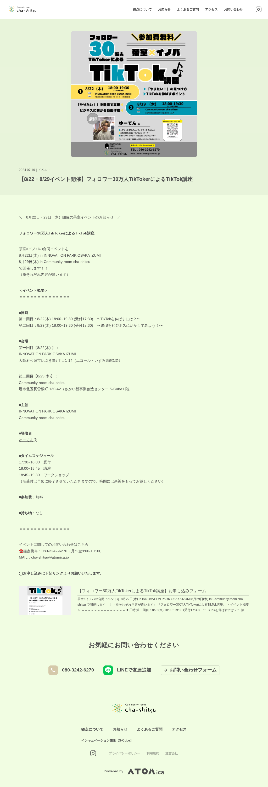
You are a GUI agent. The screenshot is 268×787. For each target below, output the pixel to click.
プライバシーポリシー (124, 753)
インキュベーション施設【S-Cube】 (107, 740)
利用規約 (153, 753)
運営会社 (171, 753)
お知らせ (164, 9)
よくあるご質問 (188, 9)
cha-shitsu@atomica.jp (50, 557)
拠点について (142, 9)
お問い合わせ (233, 9)
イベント (44, 170)
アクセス (211, 9)
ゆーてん (26, 440)
